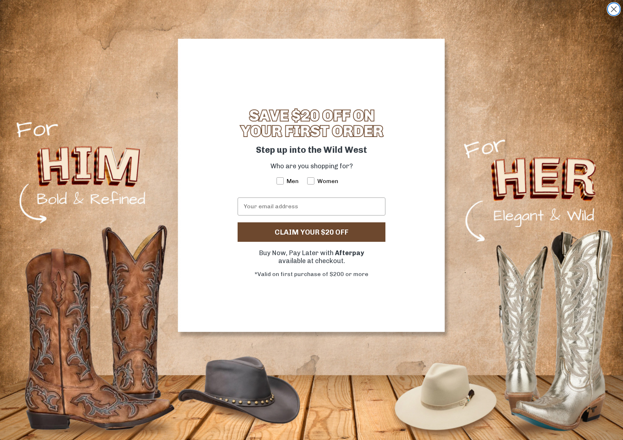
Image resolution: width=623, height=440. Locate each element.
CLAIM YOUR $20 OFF (311, 232)
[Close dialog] (613, 9)
